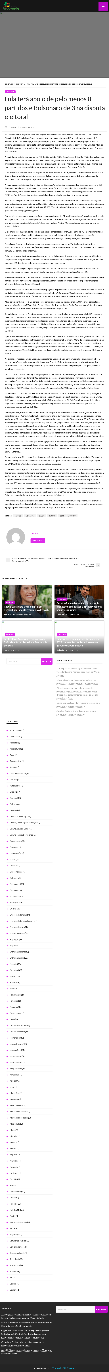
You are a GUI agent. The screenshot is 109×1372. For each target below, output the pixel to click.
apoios (18, 515)
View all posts (38, 540)
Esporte (13, 964)
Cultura (13, 878)
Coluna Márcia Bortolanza (21, 835)
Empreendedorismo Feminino (22, 921)
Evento (13, 976)
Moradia (13, 1136)
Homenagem (15, 1038)
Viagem (13, 1290)
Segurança (14, 1234)
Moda (12, 1130)
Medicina (14, 1099)
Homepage (9, 84)
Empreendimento (17, 927)
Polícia (13, 1197)
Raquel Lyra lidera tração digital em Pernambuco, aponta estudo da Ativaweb (26, 608)
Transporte (15, 1265)
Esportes (14, 970)
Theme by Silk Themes (64, 1368)
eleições (52, 515)
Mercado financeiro (18, 1111)
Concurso (14, 847)
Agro (12, 755)
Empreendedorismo (18, 915)
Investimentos (16, 1062)
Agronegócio (16, 761)
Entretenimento (17, 958)
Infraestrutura (16, 1044)
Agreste (13, 742)
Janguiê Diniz (16, 1068)
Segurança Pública (18, 1241)
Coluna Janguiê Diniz (19, 829)
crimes (13, 859)
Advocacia (14, 736)
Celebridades (15, 804)
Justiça (13, 1081)
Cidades (13, 810)
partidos (72, 515)
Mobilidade (15, 1124)
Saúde (12, 1228)
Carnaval (14, 798)
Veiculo (13, 1284)
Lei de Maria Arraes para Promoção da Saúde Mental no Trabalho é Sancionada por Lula (25, 642)
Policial (13, 1204)
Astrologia (14, 779)
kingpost (12, 127)
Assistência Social (18, 773)
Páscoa (13, 1185)
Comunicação (16, 841)
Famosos (14, 1001)
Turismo (13, 1271)
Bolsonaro (30, 515)
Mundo (13, 1142)
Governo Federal (17, 1031)
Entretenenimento (18, 952)
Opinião (13, 1179)
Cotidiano (14, 853)
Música (13, 1148)
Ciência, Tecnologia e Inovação (23, 822)
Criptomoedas (16, 872)
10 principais (15, 730)
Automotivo (15, 786)
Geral (12, 1019)
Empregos (14, 939)
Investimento (16, 1056)
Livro (12, 1087)
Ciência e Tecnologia (19, 816)
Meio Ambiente (16, 1105)
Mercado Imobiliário (19, 1118)
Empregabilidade (17, 933)
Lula (62, 515)
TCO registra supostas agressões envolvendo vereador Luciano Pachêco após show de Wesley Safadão (78, 671)
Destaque (14, 884)
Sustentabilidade (17, 1253)
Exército (13, 988)
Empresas (14, 945)
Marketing (14, 1093)
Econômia (14, 896)
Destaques (14, 890)
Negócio (13, 1154)
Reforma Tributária (18, 1222)
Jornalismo (14, 1075)
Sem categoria (16, 1247)
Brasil (41, 515)
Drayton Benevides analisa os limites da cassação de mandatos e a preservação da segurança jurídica (79, 606)
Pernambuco (15, 1191)
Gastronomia (15, 1013)
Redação (60, 650)
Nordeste (14, 1167)
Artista (13, 767)
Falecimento (15, 995)
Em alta (13, 908)
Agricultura (15, 749)
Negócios (14, 1161)
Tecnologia (15, 1259)
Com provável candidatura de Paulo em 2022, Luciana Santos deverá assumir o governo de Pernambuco (77, 642)
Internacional (16, 1050)
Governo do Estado (18, 1025)
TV (11, 1277)
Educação (14, 902)
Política (19, 84)
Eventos (13, 982)
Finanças (14, 1007)
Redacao (8, 614)
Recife (13, 1216)
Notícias (13, 1173)
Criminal (13, 865)
